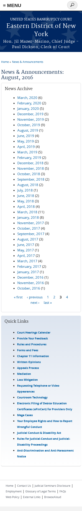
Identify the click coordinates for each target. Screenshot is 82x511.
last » (48, 302)
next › (35, 302)
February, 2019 (29, 157)
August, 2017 (27, 239)
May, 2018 (25, 201)
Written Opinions (29, 362)
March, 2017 (27, 261)
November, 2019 (30, 119)
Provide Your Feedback (32, 338)
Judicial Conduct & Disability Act (39, 433)
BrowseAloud (52, 497)
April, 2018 (26, 206)
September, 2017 (30, 233)
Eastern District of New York (41, 30)
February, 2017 (29, 266)
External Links (32, 497)
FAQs (62, 491)
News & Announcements (27, 62)
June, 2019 (25, 135)
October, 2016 (28, 288)
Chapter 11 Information (33, 356)
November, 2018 (30, 168)
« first (18, 297)
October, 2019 (28, 125)
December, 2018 (30, 163)
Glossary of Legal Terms (40, 491)
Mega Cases (25, 415)
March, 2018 (27, 212)
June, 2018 (25, 195)
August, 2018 (27, 184)
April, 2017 (26, 255)
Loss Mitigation (27, 380)
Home (5, 62)
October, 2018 (28, 174)
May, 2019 (25, 141)
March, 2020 (27, 97)
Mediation (24, 374)
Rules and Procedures (31, 344)
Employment (14, 491)
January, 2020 (28, 108)
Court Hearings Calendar (33, 332)
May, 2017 (25, 250)
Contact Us (24, 485)
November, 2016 (30, 282)
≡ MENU (12, 5)
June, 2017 (25, 244)
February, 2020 (29, 103)
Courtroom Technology (32, 397)
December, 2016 (30, 277)
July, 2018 (25, 190)
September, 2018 (30, 179)
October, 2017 (28, 228)
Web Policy (12, 497)
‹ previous (35, 297)
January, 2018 (28, 217)
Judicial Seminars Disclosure (52, 485)
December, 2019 (30, 114)
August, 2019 (27, 130)
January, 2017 (28, 272)
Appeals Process (28, 368)
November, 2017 (30, 223)
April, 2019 (26, 146)
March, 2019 (27, 152)
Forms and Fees (27, 350)
